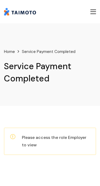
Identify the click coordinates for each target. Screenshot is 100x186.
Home (9, 51)
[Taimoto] (20, 11)
